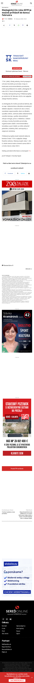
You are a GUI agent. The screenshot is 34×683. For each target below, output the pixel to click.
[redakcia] (3, 19)
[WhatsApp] (18, 25)
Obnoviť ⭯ (29, 269)
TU (30, 151)
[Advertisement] (17, 40)
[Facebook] (10, 25)
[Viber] (23, 25)
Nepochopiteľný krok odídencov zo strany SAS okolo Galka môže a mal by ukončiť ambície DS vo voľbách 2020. (25, 515)
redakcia (10, 18)
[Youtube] (10, 619)
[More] (27, 25)
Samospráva (5, 7)
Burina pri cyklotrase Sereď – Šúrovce (17, 71)
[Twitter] (14, 25)
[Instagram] (7, 619)
